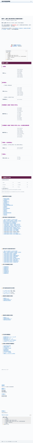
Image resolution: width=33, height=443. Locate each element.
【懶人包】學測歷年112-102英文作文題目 (10, 219)
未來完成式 (5, 214)
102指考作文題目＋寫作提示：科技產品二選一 (10, 262)
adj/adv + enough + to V (7, 293)
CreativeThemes (13, 441)
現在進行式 (17, 28)
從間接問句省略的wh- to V (7, 299)
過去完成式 (5, 213)
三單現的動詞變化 (6, 201)
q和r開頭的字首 (5, 273)
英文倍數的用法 (6, 349)
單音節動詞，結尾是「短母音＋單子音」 (13, 55)
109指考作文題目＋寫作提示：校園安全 (9, 254)
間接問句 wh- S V (6, 298)
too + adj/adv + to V (6, 292)
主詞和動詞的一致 (6, 199)
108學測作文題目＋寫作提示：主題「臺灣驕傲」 (11, 229)
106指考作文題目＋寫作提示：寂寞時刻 (9, 257)
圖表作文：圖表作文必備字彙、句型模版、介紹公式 (12, 220)
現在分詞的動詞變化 (6, 208)
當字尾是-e (9, 54)
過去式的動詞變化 (6, 204)
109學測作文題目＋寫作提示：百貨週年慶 (10, 228)
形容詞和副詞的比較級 (7, 345)
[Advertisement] (16, 10)
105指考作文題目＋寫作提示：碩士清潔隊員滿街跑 (11, 258)
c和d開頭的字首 (5, 267)
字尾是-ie (9, 58)
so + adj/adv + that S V (6, 290)
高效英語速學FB (18, 44)
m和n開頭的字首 (6, 271)
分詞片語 (4, 29)
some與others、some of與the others (8, 341)
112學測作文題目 (6, 224)
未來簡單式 (5, 206)
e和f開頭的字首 (5, 268)
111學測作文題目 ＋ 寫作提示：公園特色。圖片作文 (11, 225)
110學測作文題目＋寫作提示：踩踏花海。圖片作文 (11, 227)
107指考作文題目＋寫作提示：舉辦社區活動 (10, 256)
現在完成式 (5, 211)
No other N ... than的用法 (7, 352)
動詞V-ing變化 (8, 52)
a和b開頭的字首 (5, 266)
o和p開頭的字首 (6, 272)
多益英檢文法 (12, 20)
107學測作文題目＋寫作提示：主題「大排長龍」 (11, 230)
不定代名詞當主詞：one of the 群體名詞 (9, 340)
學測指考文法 (8, 20)
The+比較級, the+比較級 (7, 348)
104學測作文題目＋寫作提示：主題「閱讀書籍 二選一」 (12, 233)
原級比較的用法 (6, 350)
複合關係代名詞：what (7, 337)
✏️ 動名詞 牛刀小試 (9, 59)
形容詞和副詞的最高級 (7, 351)
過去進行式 (21, 28)
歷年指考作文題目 (4, 396)
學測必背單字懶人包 (4, 412)
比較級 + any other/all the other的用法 (9, 353)
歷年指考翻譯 (4, 391)
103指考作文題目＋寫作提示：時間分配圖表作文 (11, 260)
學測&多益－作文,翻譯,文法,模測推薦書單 (8, 386)
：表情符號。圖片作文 (16, 224)
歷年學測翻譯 (4, 390)
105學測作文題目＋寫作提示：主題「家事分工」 (11, 232)
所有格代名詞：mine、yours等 (8, 339)
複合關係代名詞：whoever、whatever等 (9, 336)
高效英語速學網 (6, 1)
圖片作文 (19, 226)
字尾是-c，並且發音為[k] (11, 57)
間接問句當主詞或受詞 (7, 300)
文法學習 (15, 20)
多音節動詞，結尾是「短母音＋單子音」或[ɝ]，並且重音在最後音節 (17, 56)
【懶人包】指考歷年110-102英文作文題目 (10, 251)
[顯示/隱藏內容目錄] (26, 51)
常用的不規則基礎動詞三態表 (8, 205)
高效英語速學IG (14, 46)
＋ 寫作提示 (11, 224)
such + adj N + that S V (6, 291)
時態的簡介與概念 (6, 198)
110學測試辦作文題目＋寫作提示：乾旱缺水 (10, 226)
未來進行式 (25, 28)
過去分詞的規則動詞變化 (7, 212)
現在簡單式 (5, 200)
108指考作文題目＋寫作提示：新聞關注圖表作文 (11, 255)
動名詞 (8, 28)
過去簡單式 (5, 202)
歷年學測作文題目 (4, 395)
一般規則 (9, 53)
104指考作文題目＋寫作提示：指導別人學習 (10, 259)
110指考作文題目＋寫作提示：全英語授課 (10, 253)
